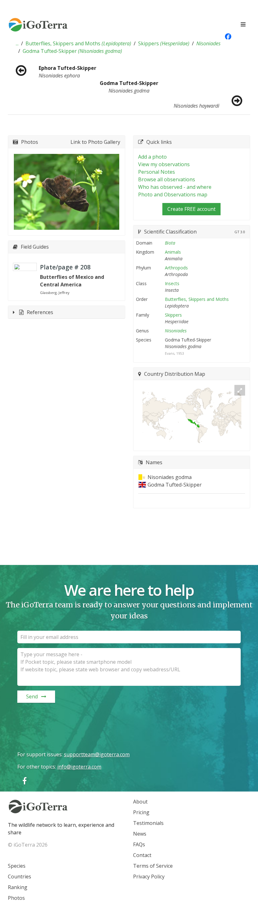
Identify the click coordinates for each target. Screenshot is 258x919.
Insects (172, 283)
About (140, 801)
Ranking (17, 887)
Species (16, 865)
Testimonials (148, 823)
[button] (17, 43)
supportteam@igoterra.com (97, 754)
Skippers (163, 43)
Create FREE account (191, 209)
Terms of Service (153, 865)
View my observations (164, 164)
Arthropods (176, 268)
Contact (142, 855)
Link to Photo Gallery (95, 141)
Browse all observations (166, 179)
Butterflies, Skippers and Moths (78, 43)
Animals (173, 252)
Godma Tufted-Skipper (72, 51)
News (139, 833)
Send (32, 696)
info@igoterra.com (79, 766)
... (17, 43)
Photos (16, 897)
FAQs (139, 844)
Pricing (141, 812)
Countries (19, 876)
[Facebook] (24, 780)
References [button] (40, 312)
